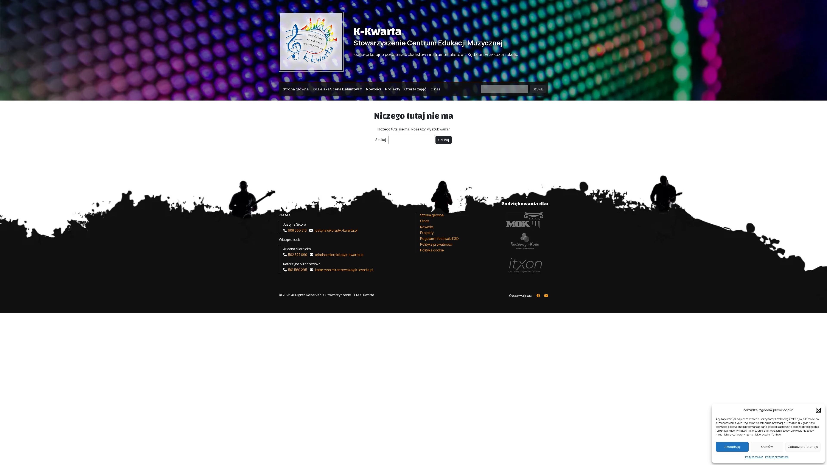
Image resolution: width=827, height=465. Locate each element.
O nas (435, 89)
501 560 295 (297, 269)
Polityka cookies (754, 457)
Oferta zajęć (415, 89)
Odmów (767, 446)
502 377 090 (297, 254)
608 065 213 (297, 230)
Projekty (392, 89)
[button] (818, 410)
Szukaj (538, 89)
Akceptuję (732, 446)
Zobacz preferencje (803, 446)
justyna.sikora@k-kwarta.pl (336, 230)
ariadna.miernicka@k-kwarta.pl (338, 254)
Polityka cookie (432, 250)
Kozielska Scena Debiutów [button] (336, 89)
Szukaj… (381, 139)
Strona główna (296, 89)
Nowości (373, 89)
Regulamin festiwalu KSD (439, 238)
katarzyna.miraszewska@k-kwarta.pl (343, 269)
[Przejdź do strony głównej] (311, 41)
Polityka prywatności (777, 457)
